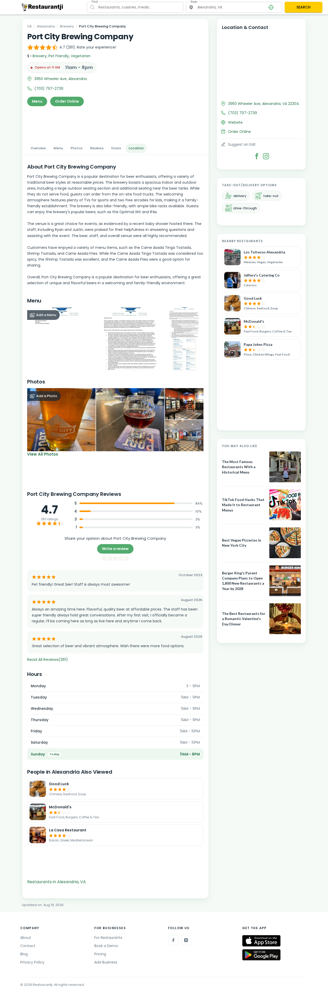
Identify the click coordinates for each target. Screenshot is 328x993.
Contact (27, 945)
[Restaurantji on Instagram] (186, 940)
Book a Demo (106, 945)
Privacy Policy (32, 962)
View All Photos (42, 454)
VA (29, 26)
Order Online (67, 101)
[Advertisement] (115, 123)
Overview (38, 148)
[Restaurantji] (42, 6)
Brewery (67, 26)
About (25, 937)
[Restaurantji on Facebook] (173, 940)
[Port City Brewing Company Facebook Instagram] (266, 156)
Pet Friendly (58, 55)
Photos (76, 148)
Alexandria (46, 26)
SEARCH (303, 7)
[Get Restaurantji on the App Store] (261, 941)
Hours (116, 148)
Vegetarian (80, 55)
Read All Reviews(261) (47, 659)
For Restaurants (108, 937)
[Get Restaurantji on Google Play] (261, 955)
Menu (37, 101)
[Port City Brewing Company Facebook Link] (257, 156)
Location (136, 148)
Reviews (97, 148)
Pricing (100, 954)
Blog (24, 954)
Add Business (105, 962)
